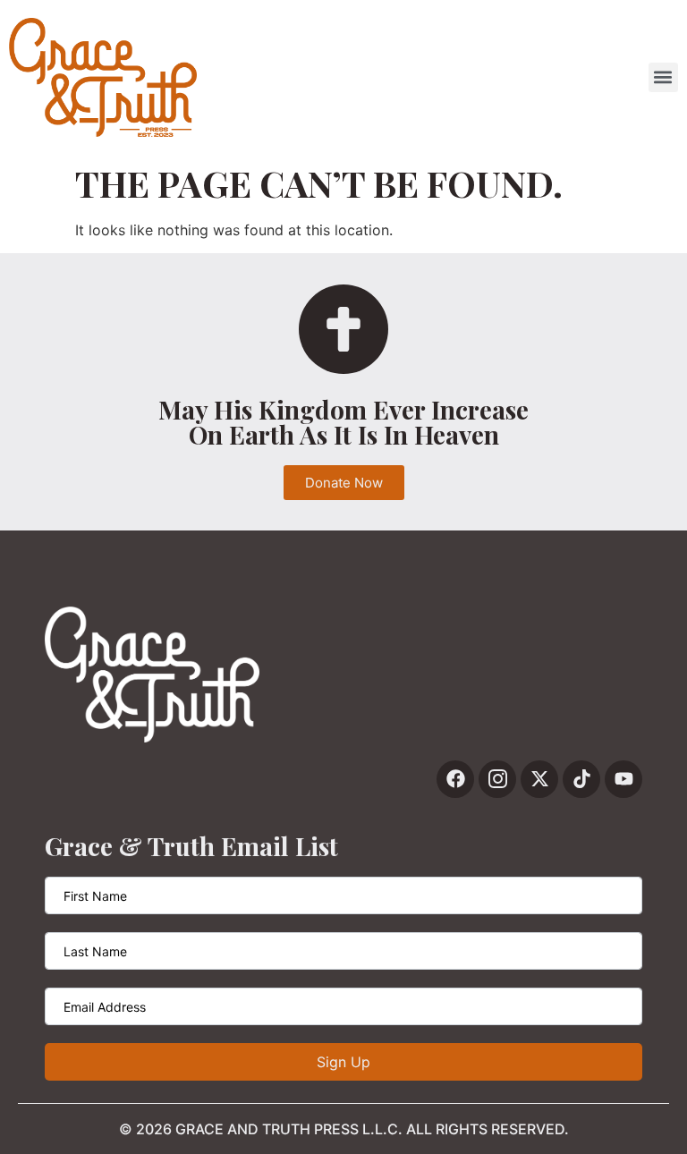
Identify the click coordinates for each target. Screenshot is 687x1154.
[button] (663, 77)
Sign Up (343, 1062)
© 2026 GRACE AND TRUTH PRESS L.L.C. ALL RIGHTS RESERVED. (344, 1129)
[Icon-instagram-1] (497, 779)
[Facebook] (455, 779)
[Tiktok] (581, 779)
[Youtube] (623, 779)
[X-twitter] (539, 779)
